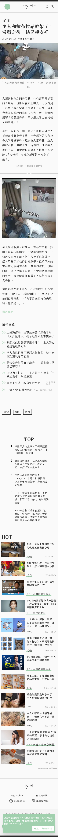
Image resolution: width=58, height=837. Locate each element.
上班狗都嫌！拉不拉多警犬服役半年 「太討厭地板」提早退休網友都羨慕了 (31, 334)
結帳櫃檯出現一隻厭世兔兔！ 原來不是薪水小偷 (41, 564)
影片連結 (8, 312)
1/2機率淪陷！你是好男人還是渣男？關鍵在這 (41, 658)
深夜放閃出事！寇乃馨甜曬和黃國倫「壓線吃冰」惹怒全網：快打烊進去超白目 (31, 464)
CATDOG (30, 39)
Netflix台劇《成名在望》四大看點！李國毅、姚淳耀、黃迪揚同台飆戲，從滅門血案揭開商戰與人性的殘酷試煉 (31, 515)
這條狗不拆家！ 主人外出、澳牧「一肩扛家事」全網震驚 (31, 374)
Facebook (19, 800)
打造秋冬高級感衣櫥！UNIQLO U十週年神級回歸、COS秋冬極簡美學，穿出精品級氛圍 (31, 480)
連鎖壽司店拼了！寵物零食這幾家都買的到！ (41, 752)
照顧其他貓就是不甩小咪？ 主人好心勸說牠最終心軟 (31, 344)
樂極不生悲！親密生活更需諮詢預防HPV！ (41, 583)
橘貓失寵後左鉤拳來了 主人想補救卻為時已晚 (41, 696)
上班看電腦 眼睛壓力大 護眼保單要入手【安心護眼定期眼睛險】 (41, 735)
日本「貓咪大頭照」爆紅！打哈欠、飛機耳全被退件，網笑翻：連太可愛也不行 (41, 641)
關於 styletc (17, 795)
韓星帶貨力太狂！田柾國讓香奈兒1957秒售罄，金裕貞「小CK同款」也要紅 (31, 449)
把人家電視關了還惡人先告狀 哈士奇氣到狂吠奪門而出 (31, 354)
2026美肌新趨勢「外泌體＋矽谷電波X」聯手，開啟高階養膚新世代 (41, 604)
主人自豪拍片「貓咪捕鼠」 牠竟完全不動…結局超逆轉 (41, 717)
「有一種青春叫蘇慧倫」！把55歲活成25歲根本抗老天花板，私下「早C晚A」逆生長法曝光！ (32, 498)
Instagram (42, 800)
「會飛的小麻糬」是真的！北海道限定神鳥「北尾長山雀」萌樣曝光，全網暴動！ (41, 623)
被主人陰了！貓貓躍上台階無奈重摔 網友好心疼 (41, 677)
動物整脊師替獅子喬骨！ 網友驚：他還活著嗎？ (31, 364)
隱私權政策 (10, 820)
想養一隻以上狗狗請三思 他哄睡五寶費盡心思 (42, 545)
